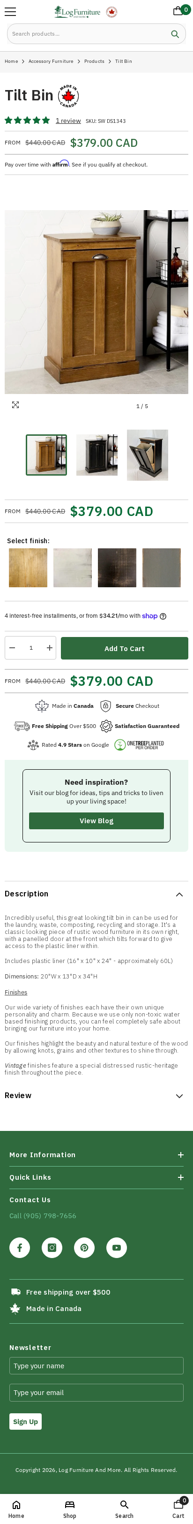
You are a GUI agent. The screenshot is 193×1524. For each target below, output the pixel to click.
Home (11, 61)
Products (94, 61)
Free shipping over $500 (68, 1292)
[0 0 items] (176, 13)
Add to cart (124, 648)
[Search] (96, 33)
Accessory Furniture (51, 61)
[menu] (10, 11)
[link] (124, 1509)
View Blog (96, 820)
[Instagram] (52, 1247)
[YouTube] (116, 1247)
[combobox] (85, 34)
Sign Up (25, 1421)
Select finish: (28, 541)
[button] (28, 120)
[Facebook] (19, 1247)
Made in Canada (54, 1308)
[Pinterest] (84, 1247)
